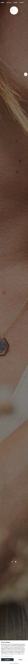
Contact (21, 2)
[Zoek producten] (26, 74)
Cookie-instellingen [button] (14, 663)
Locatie (15, 2)
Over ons (9, 2)
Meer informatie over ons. (7, 656)
